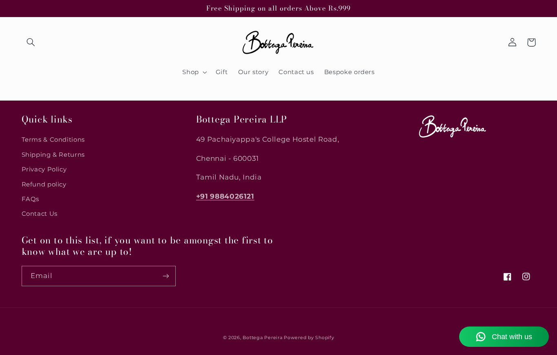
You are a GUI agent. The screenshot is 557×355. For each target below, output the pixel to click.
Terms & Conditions (53, 139)
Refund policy (44, 184)
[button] (31, 42)
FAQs (31, 199)
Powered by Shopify (309, 337)
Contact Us (39, 213)
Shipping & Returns (53, 154)
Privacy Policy (44, 169)
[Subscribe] (165, 276)
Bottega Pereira (262, 337)
